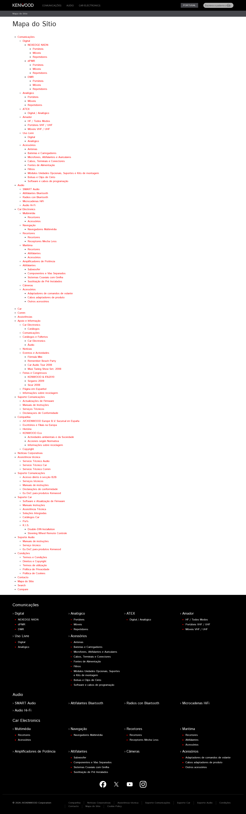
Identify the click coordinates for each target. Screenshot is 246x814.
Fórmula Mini (35, 357)
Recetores (34, 217)
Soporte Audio (26, 537)
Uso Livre (28, 133)
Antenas (32, 149)
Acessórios (29, 145)
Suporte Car (25, 497)
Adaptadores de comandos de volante (50, 293)
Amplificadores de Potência (39, 261)
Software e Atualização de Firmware (44, 501)
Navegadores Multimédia (42, 229)
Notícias (27, 349)
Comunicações (51, 5)
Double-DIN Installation (41, 529)
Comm (21, 313)
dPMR (31, 61)
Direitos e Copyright (34, 561)
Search (22, 585)
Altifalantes (34, 253)
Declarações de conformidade (40, 489)
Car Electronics (89, 5)
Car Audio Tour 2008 (40, 365)
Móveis (37, 53)
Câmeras (28, 285)
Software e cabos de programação (48, 181)
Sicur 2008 (34, 385)
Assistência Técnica (34, 509)
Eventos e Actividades (36, 353)
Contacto (23, 577)
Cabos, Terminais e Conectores (46, 161)
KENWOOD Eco (32, 433)
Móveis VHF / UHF (39, 129)
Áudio (31, 345)
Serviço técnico (32, 545)
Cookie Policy (114, 806)
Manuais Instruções (34, 505)
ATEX (26, 109)
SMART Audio (31, 189)
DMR (31, 77)
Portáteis (38, 49)
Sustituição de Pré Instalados (45, 281)
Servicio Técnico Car (35, 465)
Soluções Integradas (35, 513)
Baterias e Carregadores (42, 153)
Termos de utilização (35, 565)
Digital (26, 41)
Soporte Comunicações (31, 473)
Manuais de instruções (36, 485)
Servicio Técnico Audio (36, 461)
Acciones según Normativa (43, 441)
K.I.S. (26, 525)
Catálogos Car (31, 517)
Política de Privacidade (36, 569)
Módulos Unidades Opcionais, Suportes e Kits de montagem (63, 173)
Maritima (27, 245)
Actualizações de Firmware (38, 401)
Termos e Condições (35, 557)
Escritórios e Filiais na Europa (40, 425)
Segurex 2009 (36, 381)
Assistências (25, 317)
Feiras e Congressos (35, 373)
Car (20, 309)
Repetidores (40, 57)
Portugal (189, 5)
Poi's (25, 521)
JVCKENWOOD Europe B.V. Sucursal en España (51, 421)
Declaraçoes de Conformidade (40, 413)
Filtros (31, 169)
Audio (70, 5)
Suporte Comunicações (31, 397)
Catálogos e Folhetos (35, 337)
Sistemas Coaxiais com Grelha (45, 277)
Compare (23, 589)
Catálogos (33, 329)
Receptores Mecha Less (42, 241)
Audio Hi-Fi (29, 205)
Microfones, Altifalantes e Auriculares (49, 157)
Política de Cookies (34, 573)
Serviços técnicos (33, 481)
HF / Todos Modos (39, 121)
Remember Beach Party (42, 361)
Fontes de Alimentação (41, 165)
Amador (27, 117)
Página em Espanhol (34, 389)
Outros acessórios (38, 301)
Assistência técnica (29, 457)
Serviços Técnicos (33, 409)
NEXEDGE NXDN (38, 45)
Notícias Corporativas (30, 453)
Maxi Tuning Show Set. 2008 (44, 369)
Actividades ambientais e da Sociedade (51, 437)
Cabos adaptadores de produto (46, 297)
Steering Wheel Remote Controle (47, 533)
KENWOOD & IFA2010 (41, 377)
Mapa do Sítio (20, 13)
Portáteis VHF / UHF (40, 125)
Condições (24, 553)
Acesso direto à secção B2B (40, 477)
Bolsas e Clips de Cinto (41, 177)
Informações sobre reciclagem (40, 393)
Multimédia (29, 213)
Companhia (24, 417)
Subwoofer (34, 269)
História (27, 429)
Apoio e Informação (29, 321)
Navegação (29, 225)
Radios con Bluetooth (35, 197)
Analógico (28, 93)
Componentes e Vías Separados (47, 273)
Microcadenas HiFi (33, 201)
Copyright (28, 449)
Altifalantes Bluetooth (35, 193)
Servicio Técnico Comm (37, 469)
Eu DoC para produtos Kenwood (42, 493)
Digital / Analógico (38, 113)
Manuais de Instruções (36, 405)
